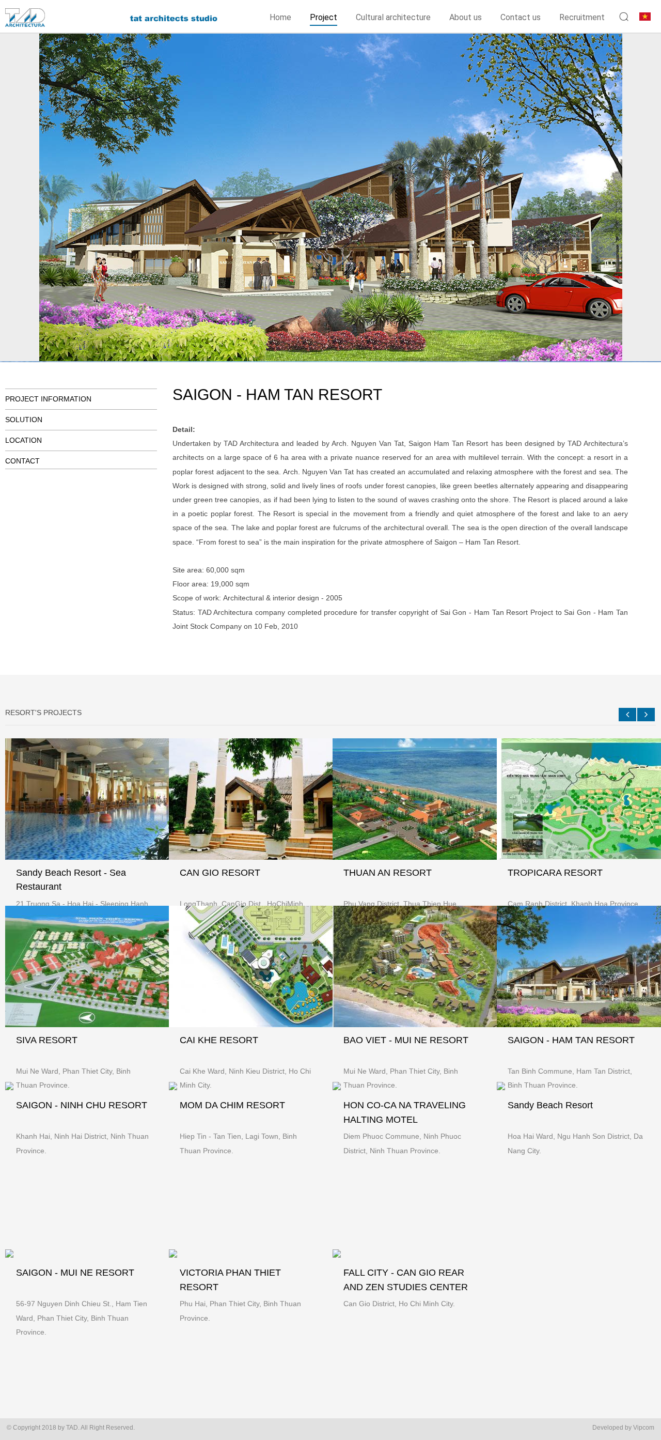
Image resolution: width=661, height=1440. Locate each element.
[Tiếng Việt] (645, 15)
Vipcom (643, 1427)
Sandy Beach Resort (550, 1105)
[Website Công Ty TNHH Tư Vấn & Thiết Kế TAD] (44, 23)
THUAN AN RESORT (387, 873)
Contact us (520, 17)
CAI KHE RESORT (219, 1040)
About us (465, 17)
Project (323, 17)
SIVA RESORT (46, 1040)
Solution (23, 419)
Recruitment (582, 17)
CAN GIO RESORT (220, 873)
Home (280, 17)
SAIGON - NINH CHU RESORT (81, 1105)
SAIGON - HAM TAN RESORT (571, 1040)
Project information (48, 399)
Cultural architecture (393, 17)
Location (23, 440)
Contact (22, 461)
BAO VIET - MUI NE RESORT (405, 1040)
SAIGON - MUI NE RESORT (75, 1272)
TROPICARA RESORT (555, 873)
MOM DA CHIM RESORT (232, 1105)
